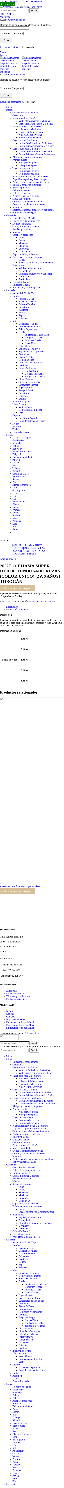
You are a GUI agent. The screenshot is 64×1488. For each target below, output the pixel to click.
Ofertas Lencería (20, 432)
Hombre (16, 296)
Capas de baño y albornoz (25, 254)
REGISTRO (7, 14)
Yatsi (14, 465)
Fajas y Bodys (26, 387)
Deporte (16, 415)
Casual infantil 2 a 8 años (24, 140)
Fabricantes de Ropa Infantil (20, 1022)
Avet (14, 482)
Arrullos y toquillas (21, 229)
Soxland (16, 515)
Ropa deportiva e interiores (32, 421)
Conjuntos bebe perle (29, 171)
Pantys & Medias (27, 390)
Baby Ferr (17, 448)
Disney (15, 462)
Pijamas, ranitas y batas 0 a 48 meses (30, 176)
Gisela (22, 332)
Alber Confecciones (22, 451)
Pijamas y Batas (26, 298)
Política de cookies (15, 993)
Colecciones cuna (21, 284)
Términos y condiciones (18, 996)
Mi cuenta (11, 1484)
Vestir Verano (25, 407)
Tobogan (16, 468)
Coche (22, 240)
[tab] (12, 606)
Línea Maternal (26, 379)
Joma (15, 518)
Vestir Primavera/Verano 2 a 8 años (36, 123)
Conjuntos (24, 354)
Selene (15, 479)
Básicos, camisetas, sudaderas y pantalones (33, 209)
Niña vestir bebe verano (30, 134)
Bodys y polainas (20, 187)
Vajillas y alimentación (30, 268)
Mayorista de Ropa (15, 1019)
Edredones (24, 248)
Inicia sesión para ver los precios (17, 588)
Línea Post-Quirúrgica (29, 382)
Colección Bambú (21, 282)
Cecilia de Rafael (20, 473)
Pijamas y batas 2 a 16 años (25, 196)
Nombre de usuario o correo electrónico (25, 25)
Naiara (15, 507)
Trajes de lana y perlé (22, 168)
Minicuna (23, 243)
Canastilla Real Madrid (23, 218)
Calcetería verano (21, 190)
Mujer (15, 321)
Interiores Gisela (33, 340)
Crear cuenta (7, 4)
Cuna (21, 237)
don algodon (18, 490)
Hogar (15, 423)
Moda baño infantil (21, 198)
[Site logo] (10, 7)
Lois (14, 523)
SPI (14, 498)
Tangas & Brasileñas (35, 376)
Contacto (10, 1016)
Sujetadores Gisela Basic (37, 334)
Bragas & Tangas (27, 368)
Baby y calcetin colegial (24, 212)
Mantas (16, 232)
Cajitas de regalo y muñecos (26, 221)
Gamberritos (18, 440)
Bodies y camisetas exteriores (26, 184)
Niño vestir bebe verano (30, 137)
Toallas (15, 429)
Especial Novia (26, 346)
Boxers (22, 312)
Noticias (10, 1014)
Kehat (15, 512)
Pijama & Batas (26, 357)
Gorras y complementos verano (27, 201)
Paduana (16, 521)
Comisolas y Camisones (30, 362)
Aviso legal (11, 990)
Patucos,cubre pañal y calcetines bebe (30, 182)
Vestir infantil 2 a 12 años (24, 118)
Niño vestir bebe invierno (31, 132)
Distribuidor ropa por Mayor (20, 1027)
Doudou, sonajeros (21, 223)
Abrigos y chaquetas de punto (27, 157)
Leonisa (16, 493)
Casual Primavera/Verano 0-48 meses (37, 154)
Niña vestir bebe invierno (31, 129)
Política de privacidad (16, 999)
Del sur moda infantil (22, 457)
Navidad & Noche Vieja (24, 293)
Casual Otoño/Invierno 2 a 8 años (35, 143)
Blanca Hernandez (21, 484)
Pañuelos (23, 318)
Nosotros (10, 1011)
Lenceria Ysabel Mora (29, 348)
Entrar (6, 40)
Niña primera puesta (28, 162)
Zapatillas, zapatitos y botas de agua (30, 179)
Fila (14, 532)
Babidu (16, 446)
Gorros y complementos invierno (28, 204)
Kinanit (16, 471)
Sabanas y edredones (22, 234)
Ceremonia (17, 115)
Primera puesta (19, 159)
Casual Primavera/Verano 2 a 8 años (36, 146)
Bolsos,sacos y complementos (27, 257)
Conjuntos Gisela (33, 337)
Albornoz (17, 426)
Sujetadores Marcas (28, 384)
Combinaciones (26, 359)
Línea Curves (31, 343)
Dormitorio (24, 276)
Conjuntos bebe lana (29, 173)
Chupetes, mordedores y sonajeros (35, 273)
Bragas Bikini (31, 371)
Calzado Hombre (27, 304)
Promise (16, 510)
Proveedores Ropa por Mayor (20, 1025)
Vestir (21, 412)
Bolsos (22, 259)
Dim (14, 487)
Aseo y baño (25, 271)
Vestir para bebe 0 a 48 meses (26, 126)
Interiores (17, 207)
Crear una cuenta (16, 19)
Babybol (16, 454)
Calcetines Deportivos (29, 418)
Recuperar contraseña (10, 47)
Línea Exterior (19, 404)
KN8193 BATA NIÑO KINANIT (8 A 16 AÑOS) (22, 886)
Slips (21, 315)
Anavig (16, 459)
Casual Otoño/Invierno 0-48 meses (36, 151)
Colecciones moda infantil (25, 112)
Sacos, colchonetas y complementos (36, 262)
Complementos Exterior (30, 409)
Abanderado (18, 501)
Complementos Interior (30, 326)
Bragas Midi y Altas (34, 373)
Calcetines (24, 307)
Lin (14, 496)
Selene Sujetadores (28, 329)
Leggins (23, 398)
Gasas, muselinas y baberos (25, 226)
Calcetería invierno (21, 193)
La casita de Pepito (21, 437)
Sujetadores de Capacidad (31, 351)
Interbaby (17, 443)
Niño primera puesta (29, 165)
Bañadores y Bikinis (29, 323)
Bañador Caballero (28, 301)
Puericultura (18, 265)
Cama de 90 (24, 251)
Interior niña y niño (21, 401)
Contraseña (11, 33)
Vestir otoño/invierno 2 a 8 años (34, 121)
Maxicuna (23, 246)
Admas (15, 529)
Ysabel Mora (18, 476)
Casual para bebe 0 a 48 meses (27, 148)
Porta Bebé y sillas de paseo (26, 287)
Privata (15, 526)
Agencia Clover (32, 1033)
